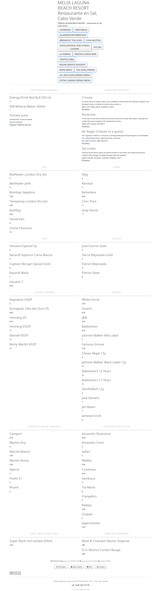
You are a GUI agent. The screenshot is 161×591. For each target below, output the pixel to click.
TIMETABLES (81, 29)
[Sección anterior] (15, 573)
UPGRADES (65, 29)
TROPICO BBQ (67, 59)
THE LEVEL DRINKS (85, 69)
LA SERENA (65, 54)
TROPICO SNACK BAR (85, 54)
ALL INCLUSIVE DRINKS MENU (75, 75)
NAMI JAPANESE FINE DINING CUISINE (75, 47)
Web (90, 567)
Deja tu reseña (77, 567)
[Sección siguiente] (19, 573)
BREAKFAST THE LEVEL (71, 40)
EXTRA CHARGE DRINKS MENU (75, 80)
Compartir (101, 567)
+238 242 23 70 (81, 585)
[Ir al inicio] (11, 573)
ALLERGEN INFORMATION (73, 35)
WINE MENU (66, 69)
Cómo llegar (61, 567)
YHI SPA (97, 47)
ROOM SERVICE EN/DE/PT (73, 64)
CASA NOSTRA (93, 40)
